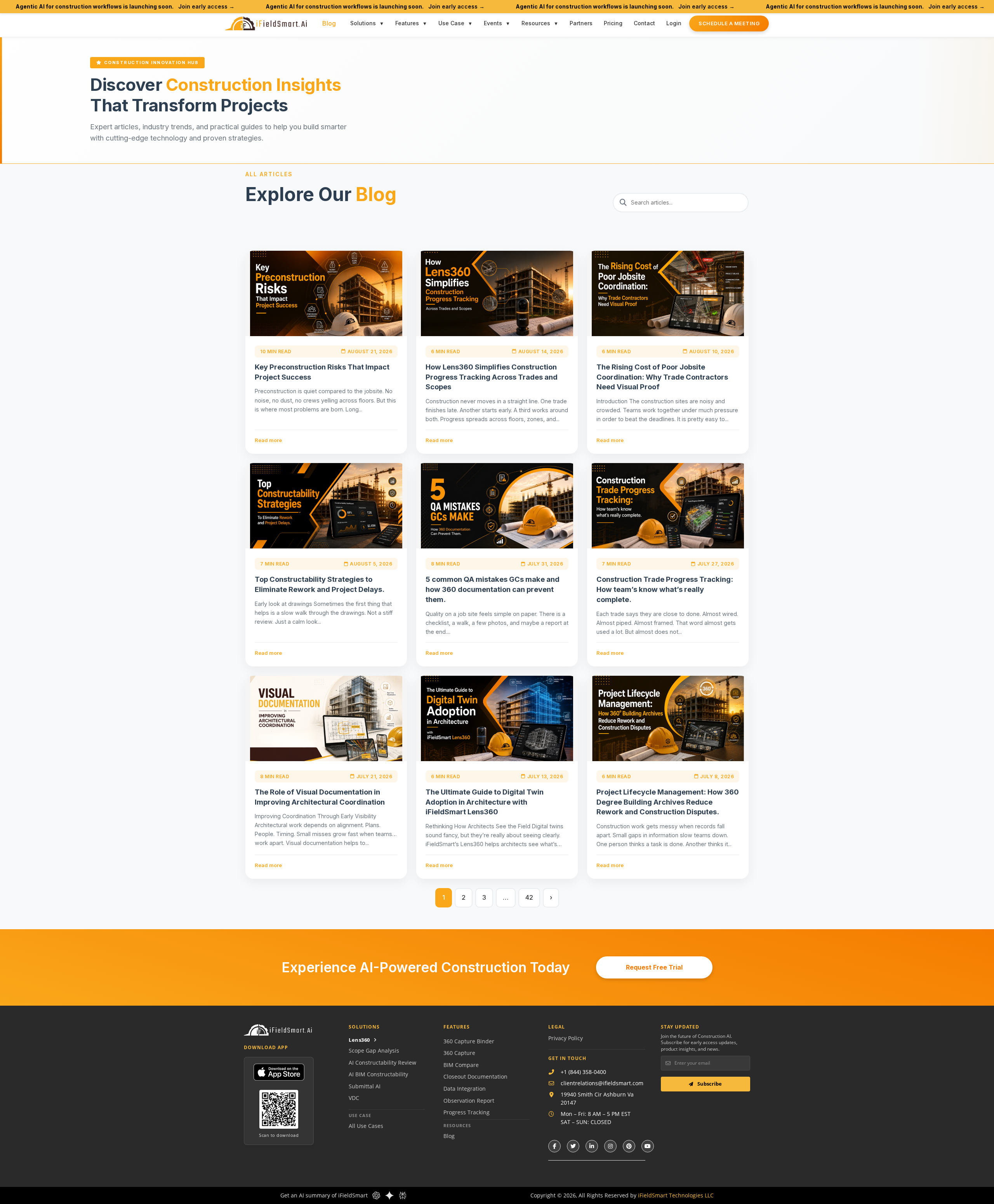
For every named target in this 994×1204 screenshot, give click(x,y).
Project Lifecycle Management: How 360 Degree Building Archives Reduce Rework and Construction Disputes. (667, 802)
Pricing (613, 23)
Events (493, 23)
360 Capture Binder (468, 1041)
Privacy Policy (565, 1038)
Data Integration (464, 1088)
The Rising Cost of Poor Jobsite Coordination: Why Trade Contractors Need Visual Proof (662, 377)
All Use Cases (366, 1125)
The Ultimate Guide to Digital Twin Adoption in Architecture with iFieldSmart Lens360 (485, 802)
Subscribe (709, 1083)
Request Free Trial (654, 967)
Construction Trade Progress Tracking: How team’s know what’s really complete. (664, 589)
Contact (644, 23)
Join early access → (206, 6)
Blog (329, 23)
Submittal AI (365, 1086)
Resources (535, 23)
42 (529, 897)
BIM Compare (461, 1065)
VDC (354, 1098)
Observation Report (468, 1100)
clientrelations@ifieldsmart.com (602, 1083)
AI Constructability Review (382, 1062)
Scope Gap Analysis (374, 1050)
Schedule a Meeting (729, 23)
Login (673, 23)
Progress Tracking (466, 1112)
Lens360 (359, 1039)
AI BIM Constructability (378, 1074)
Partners (581, 23)
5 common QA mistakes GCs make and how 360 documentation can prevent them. (493, 589)
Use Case (451, 23)
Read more (268, 440)
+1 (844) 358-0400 (583, 1072)
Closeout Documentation (475, 1076)
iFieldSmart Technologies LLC (676, 1195)
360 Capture (459, 1053)
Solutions (363, 23)
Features (407, 23)
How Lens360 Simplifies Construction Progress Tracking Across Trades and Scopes (492, 377)
